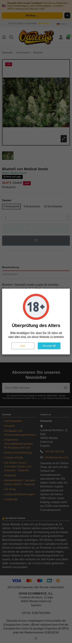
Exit (23, 345)
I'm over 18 (49, 345)
